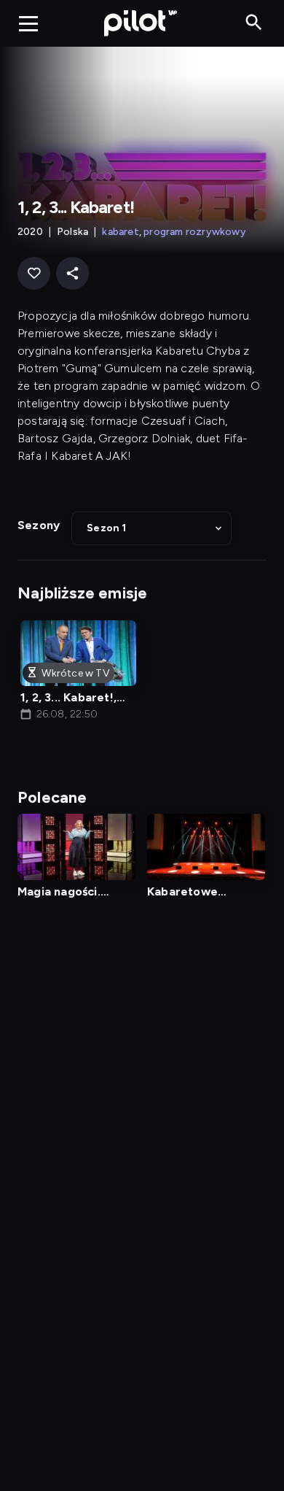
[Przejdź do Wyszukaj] (254, 23)
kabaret (120, 232)
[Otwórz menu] (28, 23)
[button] (151, 528)
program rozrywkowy (194, 232)
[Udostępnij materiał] (72, 273)
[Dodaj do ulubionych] (33, 273)
